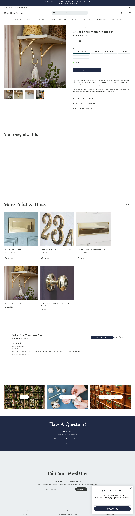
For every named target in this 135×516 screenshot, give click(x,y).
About (17, 7)
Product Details (84, 98)
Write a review (102, 338)
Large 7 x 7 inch (123, 51)
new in (24, 397)
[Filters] (116, 337)
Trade (5, 7)
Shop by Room (102, 19)
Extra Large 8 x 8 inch (81, 57)
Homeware (30, 19)
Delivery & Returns (86, 103)
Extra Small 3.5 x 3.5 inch (82, 51)
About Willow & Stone (110, 397)
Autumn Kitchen (92, 27)
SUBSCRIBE (112, 509)
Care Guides (23, 7)
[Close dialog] (130, 488)
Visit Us (67, 443)
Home (74, 27)
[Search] (54, 13)
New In (74, 19)
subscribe (81, 489)
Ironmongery (17, 19)
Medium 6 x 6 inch (110, 51)
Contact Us (25, 511)
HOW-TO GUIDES (67, 397)
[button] (77, 35)
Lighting (42, 19)
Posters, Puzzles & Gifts (58, 19)
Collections (81, 27)
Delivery (11, 7)
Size (74, 48)
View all (128, 204)
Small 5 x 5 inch (97, 51)
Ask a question (83, 108)
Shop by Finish (87, 19)
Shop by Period (117, 19)
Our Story (67, 511)
